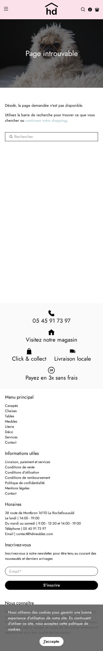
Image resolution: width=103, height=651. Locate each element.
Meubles (11, 421)
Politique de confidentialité (24, 482)
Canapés (11, 405)
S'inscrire (51, 585)
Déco (9, 431)
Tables (9, 416)
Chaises (11, 410)
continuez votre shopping (46, 120)
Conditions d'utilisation (22, 472)
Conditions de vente (19, 467)
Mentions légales (17, 488)
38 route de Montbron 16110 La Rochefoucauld (39, 512)
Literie (9, 426)
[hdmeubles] (51, 9)
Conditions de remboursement (27, 477)
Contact (10, 442)
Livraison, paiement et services (27, 461)
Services (11, 437)
